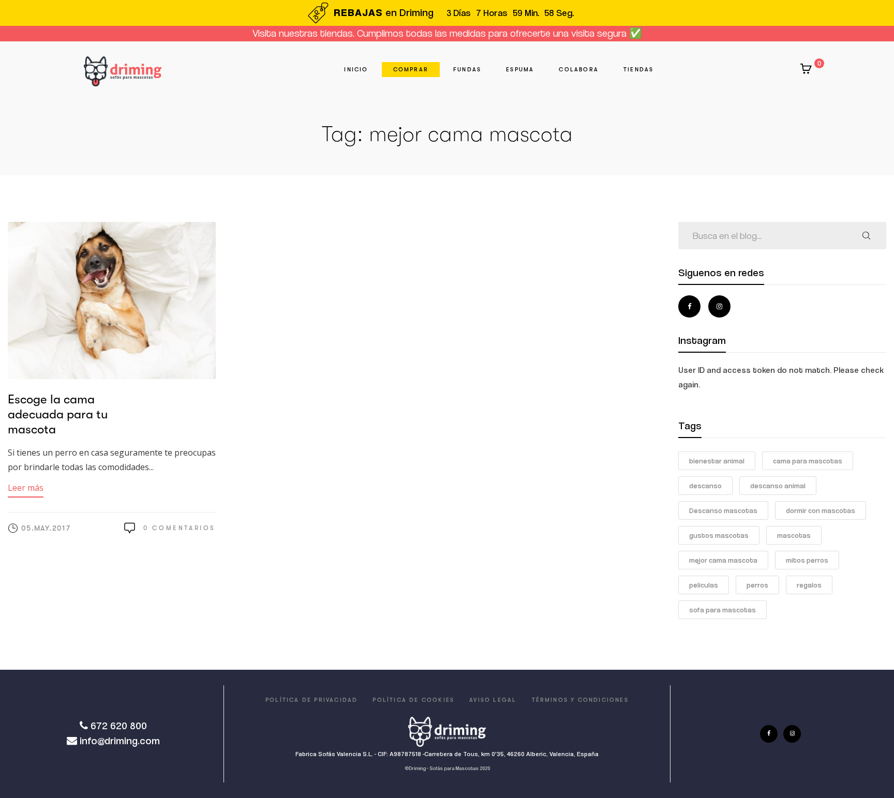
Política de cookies (413, 700)
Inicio (356, 69)
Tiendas (638, 69)
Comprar (410, 69)
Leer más (25, 487)
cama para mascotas (807, 461)
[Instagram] (719, 306)
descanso (705, 485)
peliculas (703, 585)
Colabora (579, 69)
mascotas (794, 535)
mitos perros (807, 560)
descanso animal (778, 485)
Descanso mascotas (723, 510)
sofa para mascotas (722, 610)
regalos (809, 585)
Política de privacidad (311, 700)
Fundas (467, 69)
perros (757, 585)
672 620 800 (119, 726)
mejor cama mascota (723, 560)
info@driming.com (120, 741)
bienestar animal (716, 461)
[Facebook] (689, 306)
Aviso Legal (492, 700)
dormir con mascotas (820, 510)
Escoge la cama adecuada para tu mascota (58, 414)
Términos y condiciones (580, 700)
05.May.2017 (45, 528)
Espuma (520, 69)
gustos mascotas (719, 535)
